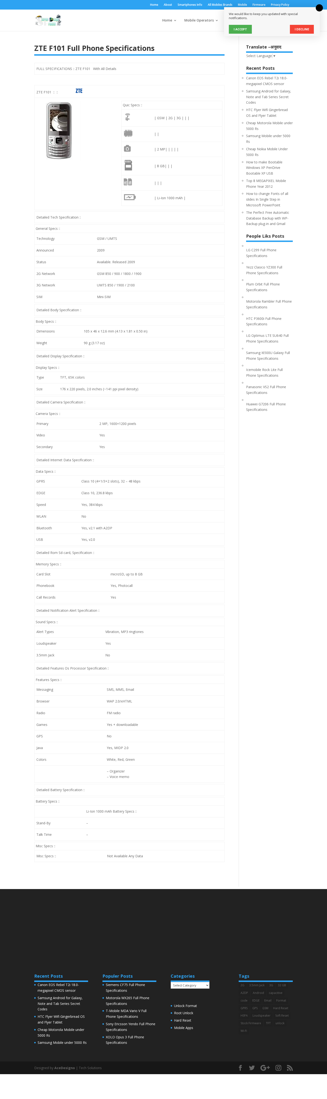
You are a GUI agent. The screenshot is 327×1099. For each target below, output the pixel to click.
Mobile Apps (183, 1027)
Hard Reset (182, 1020)
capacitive (275, 993)
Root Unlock (183, 1013)
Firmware (259, 5)
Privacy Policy (280, 5)
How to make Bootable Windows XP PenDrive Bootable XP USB (264, 168)
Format (281, 1000)
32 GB (282, 985)
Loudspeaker (262, 1015)
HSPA (244, 1015)
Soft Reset (282, 1015)
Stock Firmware (251, 1023)
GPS (255, 1008)
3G (271, 985)
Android (258, 993)
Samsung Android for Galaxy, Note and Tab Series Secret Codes (268, 97)
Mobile (242, 5)
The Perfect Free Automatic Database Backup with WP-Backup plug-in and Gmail (267, 218)
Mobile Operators (199, 20)
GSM (265, 1008)
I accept (240, 29)
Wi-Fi (244, 1031)
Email (267, 1000)
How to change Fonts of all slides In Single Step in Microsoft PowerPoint (267, 199)
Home (154, 5)
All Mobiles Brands (220, 5)
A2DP (244, 993)
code (244, 1000)
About (168, 5)
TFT (268, 1023)
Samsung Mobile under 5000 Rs (62, 1042)
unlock (280, 1023)
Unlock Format (185, 1005)
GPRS (244, 1008)
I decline (302, 29)
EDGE (255, 1000)
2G (242, 985)
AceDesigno (64, 1068)
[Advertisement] (163, 922)
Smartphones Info (190, 5)
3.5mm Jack (257, 985)
